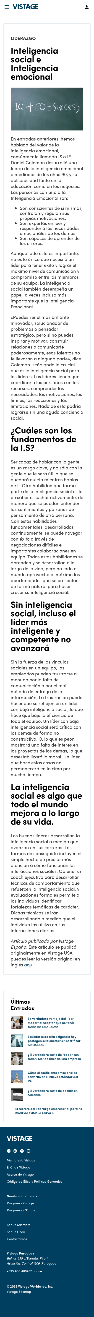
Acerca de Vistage (20, 1174)
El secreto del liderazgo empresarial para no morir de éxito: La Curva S (48, 1110)
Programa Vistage (20, 1203)
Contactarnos (17, 1238)
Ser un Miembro (18, 1224)
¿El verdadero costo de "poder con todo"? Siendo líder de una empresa (54, 1056)
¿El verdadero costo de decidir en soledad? (53, 1092)
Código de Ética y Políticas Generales (34, 1181)
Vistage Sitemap (19, 1291)
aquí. (29, 964)
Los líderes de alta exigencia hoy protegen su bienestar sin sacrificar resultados (54, 1040)
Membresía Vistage (21, 1160)
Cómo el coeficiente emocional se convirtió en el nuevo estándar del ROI (53, 1076)
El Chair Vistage (18, 1167)
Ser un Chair (16, 1231)
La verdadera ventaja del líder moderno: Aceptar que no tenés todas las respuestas (51, 1022)
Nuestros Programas (22, 1196)
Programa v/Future (21, 1210)
